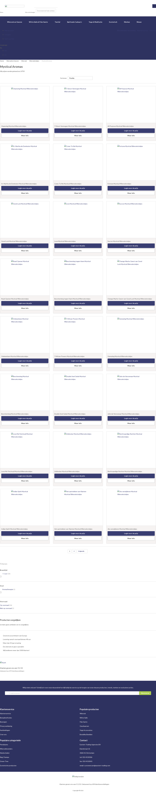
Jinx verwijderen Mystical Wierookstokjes (122, 529)
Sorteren (63, 78)
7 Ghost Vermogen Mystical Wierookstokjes (70, 126)
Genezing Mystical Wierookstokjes (120, 356)
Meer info (25, 136)
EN (6, 51)
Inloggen (8, 35)
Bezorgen (3, 722)
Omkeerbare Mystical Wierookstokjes (14, 356)
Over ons (152, 30)
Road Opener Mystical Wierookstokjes (15, 299)
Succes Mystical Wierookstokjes (119, 241)
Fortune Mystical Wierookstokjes (119, 184)
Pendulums (4, 745)
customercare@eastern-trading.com (97, 765)
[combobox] (46, 10)
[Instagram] (1, 1)
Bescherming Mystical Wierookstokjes (15, 414)
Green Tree (4, 761)
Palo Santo (83, 722)
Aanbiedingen (5, 730)
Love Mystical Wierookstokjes (65, 241)
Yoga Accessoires (86, 730)
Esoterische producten (8, 765)
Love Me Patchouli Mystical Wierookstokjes (16, 471)
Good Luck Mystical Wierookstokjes (14, 241)
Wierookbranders (6, 749)
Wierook (24, 61)
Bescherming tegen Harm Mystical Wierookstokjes (72, 299)
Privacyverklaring (6, 726)
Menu (2, 18)
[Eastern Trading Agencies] (14, 10)
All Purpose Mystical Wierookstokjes (121, 126)
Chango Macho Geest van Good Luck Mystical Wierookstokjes (130, 299)
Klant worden (9, 39)
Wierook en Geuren (13, 61)
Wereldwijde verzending (126, 30)
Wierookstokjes (34, 61)
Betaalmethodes (6, 718)
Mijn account (9, 30)
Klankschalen (4, 753)
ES (5, 55)
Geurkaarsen (84, 726)
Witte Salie (84, 718)
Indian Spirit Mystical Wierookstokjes (14, 529)
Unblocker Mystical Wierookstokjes (67, 471)
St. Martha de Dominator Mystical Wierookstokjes (19, 184)
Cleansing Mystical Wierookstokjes (13, 126)
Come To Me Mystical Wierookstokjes (67, 184)
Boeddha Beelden (86, 734)
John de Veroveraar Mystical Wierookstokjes (123, 414)
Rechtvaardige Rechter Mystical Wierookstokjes (125, 471)
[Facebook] (3, 1)
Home (2, 61)
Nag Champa (4, 757)
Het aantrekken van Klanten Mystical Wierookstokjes (73, 529)
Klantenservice (142, 30)
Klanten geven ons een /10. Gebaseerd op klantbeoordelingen (84, 784)
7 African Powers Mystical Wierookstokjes (69, 356)
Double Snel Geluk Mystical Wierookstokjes (69, 414)
